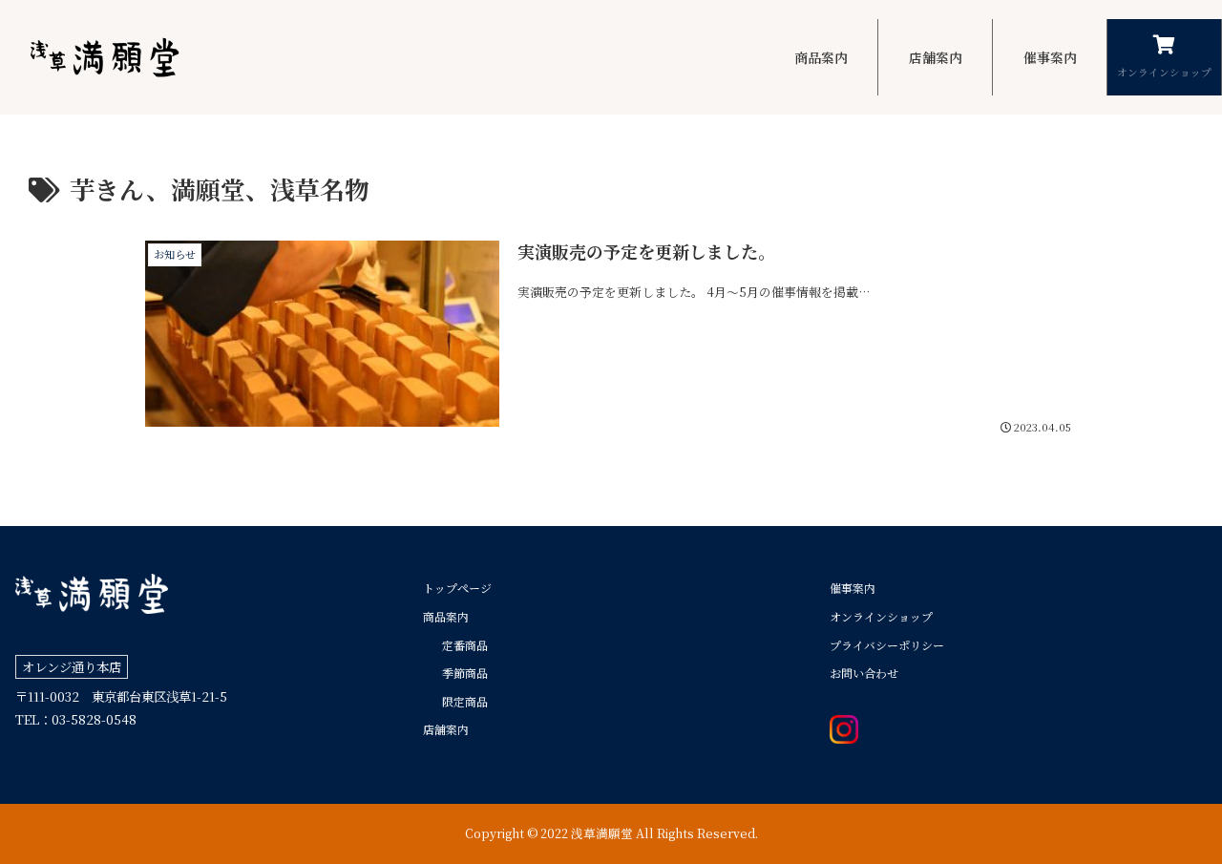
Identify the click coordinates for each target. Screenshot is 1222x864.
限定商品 (465, 701)
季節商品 (465, 672)
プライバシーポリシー (887, 645)
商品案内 (446, 616)
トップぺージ (457, 588)
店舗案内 (446, 729)
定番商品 (465, 645)
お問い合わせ (864, 672)
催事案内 (852, 588)
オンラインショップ (881, 616)
